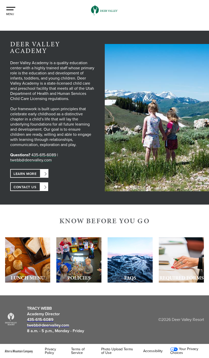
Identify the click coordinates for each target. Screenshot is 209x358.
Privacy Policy (50, 351)
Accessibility (153, 351)
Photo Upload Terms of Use (117, 351)
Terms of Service (78, 351)
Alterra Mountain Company (19, 351)
